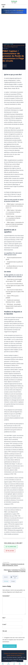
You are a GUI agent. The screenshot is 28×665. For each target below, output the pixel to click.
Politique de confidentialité (11, 653)
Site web (5, 631)
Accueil (5, 44)
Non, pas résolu (11, 550)
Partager (13, 581)
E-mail (5, 624)
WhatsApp (6, 581)
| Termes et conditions (16, 655)
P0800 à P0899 (10, 44)
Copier (4, 65)
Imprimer (6, 577)
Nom (4, 618)
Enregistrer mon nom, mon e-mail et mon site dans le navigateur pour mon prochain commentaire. (14, 640)
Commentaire (6, 596)
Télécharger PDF (15, 577)
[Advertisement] (14, 29)
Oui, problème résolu (12, 546)
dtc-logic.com (20, 10)
